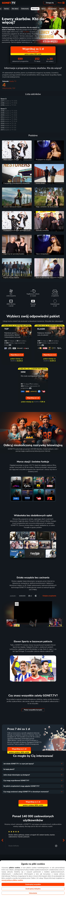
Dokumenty (25, 9)
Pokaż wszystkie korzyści (33, 710)
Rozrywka (35, 9)
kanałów (26, 32)
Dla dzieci (15, 9)
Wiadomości (52, 9)
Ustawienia (33, 893)
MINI (4, 88)
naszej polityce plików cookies (12, 880)
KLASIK (9, 88)
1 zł (33, 42)
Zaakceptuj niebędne (33, 889)
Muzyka (61, 9)
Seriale (6, 9)
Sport (43, 9)
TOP (13, 88)
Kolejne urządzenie (49, 596)
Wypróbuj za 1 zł (19, 749)
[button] (2, 840)
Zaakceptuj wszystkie (33, 884)
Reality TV (12, 81)
